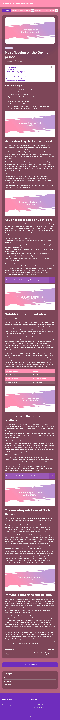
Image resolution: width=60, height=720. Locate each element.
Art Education (8, 678)
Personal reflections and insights (15, 80)
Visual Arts (7, 685)
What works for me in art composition (31, 10)
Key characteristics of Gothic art (15, 73)
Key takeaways (12, 69)
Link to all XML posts (37, 707)
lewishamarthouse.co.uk (18, 3)
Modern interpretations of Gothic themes (18, 78)
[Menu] (57, 3)
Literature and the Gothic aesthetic (16, 77)
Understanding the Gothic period (15, 71)
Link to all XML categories (39, 705)
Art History (9, 48)
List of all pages (7, 705)
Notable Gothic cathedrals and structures (18, 75)
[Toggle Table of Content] (52, 67)
